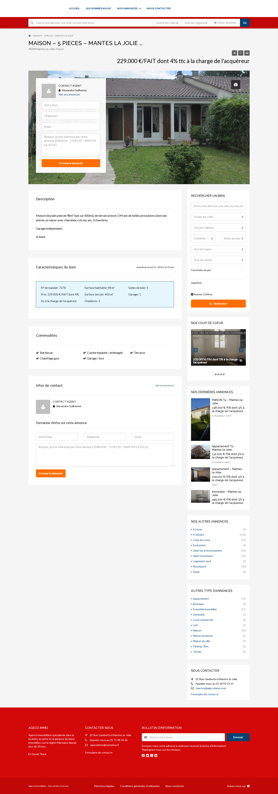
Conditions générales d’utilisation (140, 786)
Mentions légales (104, 786)
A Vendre (198, 534)
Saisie (196, 571)
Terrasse (139, 352)
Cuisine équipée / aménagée (105, 352)
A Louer (197, 529)
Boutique (198, 603)
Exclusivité (199, 545)
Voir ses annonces (69, 94)
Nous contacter (174, 786)
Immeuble (199, 614)
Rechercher (220, 303)
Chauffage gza (49, 358)
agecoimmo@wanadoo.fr (104, 744)
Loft (195, 625)
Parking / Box (200, 646)
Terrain (197, 651)
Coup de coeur (201, 540)
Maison (197, 630)
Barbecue (46, 352)
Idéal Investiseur (203, 555)
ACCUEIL (74, 8)
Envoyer (238, 737)
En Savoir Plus (36, 754)
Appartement (201, 598)
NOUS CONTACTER (159, 8)
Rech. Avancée (227, 22)
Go (245, 22)
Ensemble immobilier (205, 609)
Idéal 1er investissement (207, 550)
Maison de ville (201, 641)
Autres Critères (203, 294)
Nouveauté (199, 566)
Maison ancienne (203, 635)
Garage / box (95, 358)
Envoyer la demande (71, 163)
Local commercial (203, 619)
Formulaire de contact (204, 694)
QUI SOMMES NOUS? (98, 8)
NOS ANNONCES (127, 8)
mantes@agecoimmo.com (211, 688)
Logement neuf (202, 561)
